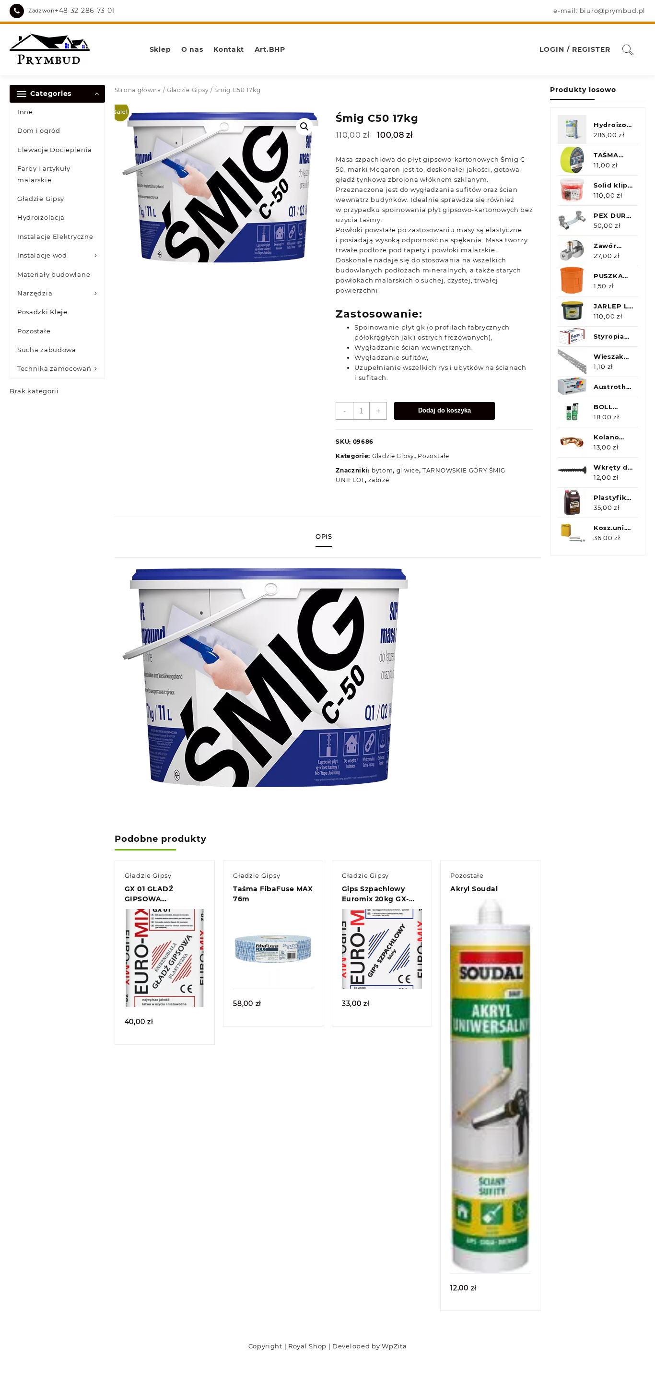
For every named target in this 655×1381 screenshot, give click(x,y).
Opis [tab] (324, 536)
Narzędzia (34, 293)
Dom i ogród (38, 130)
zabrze (378, 480)
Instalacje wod (42, 255)
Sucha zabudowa (46, 350)
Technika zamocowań (54, 368)
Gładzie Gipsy (40, 198)
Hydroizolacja (41, 217)
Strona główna (138, 90)
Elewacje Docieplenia (54, 149)
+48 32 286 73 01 (85, 10)
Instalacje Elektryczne (55, 236)
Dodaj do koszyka (444, 410)
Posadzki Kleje (42, 312)
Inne (25, 112)
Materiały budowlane (53, 274)
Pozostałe (33, 331)
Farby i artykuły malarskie (43, 174)
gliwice (408, 470)
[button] (304, 126)
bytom (382, 470)
